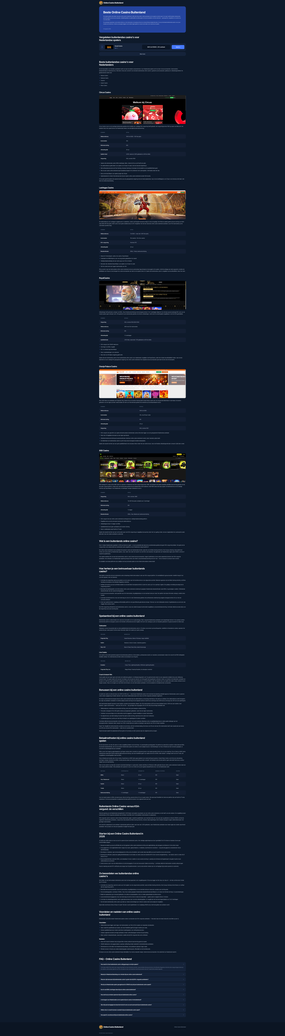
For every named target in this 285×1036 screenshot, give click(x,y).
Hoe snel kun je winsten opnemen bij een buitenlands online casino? (119, 994)
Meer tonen (142, 54)
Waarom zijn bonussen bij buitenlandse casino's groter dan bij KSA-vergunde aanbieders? (124, 979)
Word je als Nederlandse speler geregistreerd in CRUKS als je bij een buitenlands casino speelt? (126, 984)
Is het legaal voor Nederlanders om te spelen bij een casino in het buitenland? (121, 999)
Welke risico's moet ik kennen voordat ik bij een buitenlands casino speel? (120, 1010)
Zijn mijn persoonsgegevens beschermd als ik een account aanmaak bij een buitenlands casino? (126, 1004)
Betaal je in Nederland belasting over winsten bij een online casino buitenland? (121, 974)
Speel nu (178, 47)
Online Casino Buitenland (180, 1027)
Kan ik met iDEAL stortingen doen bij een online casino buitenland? (118, 989)
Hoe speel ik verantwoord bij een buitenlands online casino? (116, 1015)
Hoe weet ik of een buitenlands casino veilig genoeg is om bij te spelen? (119, 964)
